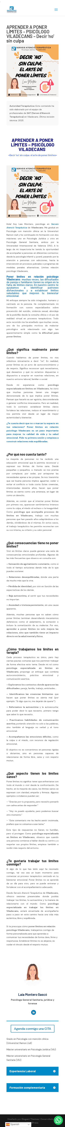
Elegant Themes (30, 1119)
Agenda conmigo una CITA (32, 1029)
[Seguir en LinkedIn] (33, 1012)
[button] (58, 1120)
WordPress (32, 1122)
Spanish (14, 1124)
